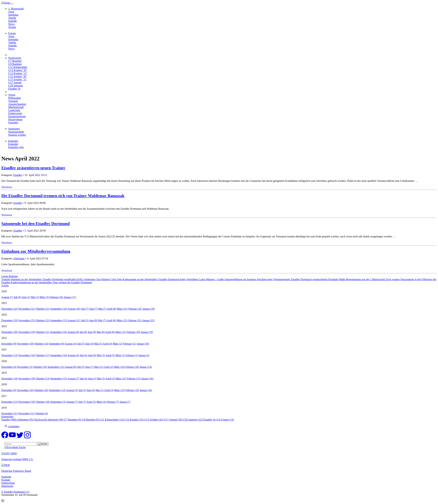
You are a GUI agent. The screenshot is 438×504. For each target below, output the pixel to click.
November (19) (26, 332)
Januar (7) (124, 401)
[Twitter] (20, 437)
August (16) (73, 308)
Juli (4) (83, 355)
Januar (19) (147, 332)
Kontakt (5, 479)
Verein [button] (11, 94)
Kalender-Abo (16, 147)
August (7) (7, 297)
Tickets (12, 27)
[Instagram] (27, 437)
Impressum (7, 486)
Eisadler (17, 175)
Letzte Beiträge (9, 276)
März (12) (120, 378)
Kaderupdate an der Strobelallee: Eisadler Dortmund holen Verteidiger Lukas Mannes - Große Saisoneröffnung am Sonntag (189, 279)
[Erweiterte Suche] (15, 447)
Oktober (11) (42, 332)
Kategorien (7, 416)
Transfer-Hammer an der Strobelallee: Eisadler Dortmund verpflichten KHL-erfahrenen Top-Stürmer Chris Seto (62, 279)
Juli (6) (17, 297)
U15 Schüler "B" (17, 76)
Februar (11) (129, 343)
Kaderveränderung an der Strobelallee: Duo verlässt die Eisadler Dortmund (51, 282)
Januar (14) (146, 366)
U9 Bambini (15, 64)
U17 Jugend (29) (173, 419)
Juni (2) (26, 297)
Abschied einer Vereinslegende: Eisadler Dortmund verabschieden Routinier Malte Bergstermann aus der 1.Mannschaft (320, 279)
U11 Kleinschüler (17, 67)
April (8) (111, 308)
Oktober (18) (43, 401)
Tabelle (12, 17)
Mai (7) (102, 308)
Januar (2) (143, 355)
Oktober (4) (41, 413)
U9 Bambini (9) (91, 419)
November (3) (24, 366)
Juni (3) (92, 378)
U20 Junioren (15, 85)
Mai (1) (35, 297)
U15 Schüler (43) (154, 419)
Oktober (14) (41, 343)
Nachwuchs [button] (14, 57)
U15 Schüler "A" (17, 79)
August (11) (73, 320)
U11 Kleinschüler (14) (112, 419)
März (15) (119, 390)
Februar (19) (133, 332)
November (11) (26, 413)
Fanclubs (13, 122)
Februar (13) (133, 378)
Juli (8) (83, 332)
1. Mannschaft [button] (16, 8)
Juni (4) (89, 343)
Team (11, 11)
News (11, 24)
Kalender (13, 144)
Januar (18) (149, 308)
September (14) (57, 390)
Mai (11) (98, 366)
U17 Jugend (14, 82)
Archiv (5, 285)
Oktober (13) (43, 378)
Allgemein (18, 258)
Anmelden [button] (13, 426)
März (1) (120, 355)
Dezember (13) (9, 355)
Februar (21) (135, 320)
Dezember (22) (9, 308)
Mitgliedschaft (16, 107)
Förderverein (15, 113)
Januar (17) (70, 297)
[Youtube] (12, 437)
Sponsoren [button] (14, 128)
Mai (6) (101, 332)
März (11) (120, 332)
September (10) (58, 355)
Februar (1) (132, 355)
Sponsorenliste (16, 131)
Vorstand (13, 101)
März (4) (101, 401)
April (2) (108, 366)
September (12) (56, 366)
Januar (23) (148, 320)
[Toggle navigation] (12, 3)
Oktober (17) (43, 355)
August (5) (72, 390)
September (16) (58, 308)
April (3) (110, 378)
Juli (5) (84, 320)
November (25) (26, 320)
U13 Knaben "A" (17, 73)
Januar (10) (143, 343)
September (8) (56, 343)
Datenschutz (8, 482)
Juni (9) (92, 332)
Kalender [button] (13, 141)
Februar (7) (113, 401)
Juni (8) (93, 320)
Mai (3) (101, 378)
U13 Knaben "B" (17, 70)
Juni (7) (93, 308)
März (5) (44, 297)
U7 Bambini (15, 61)
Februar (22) (135, 308)
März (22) (122, 320)
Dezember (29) (9, 332)
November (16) (26, 355)
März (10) (119, 366)
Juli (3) (82, 390)
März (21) (122, 308)
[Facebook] (5, 437)
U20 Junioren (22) (193, 419)
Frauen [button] (12, 33)
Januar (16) (147, 378)
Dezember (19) (9, 320)
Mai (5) (98, 343)
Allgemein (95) (25, 419)
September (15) (58, 320)
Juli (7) (85, 308)
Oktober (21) (43, 308)
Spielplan (13, 14)
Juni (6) (92, 355)
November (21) (26, 308)
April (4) (107, 343)
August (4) (70, 343)
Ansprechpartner (17, 104)
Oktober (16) (40, 366)
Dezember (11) (9, 413)
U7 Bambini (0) (73, 419)
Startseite (6, 476)
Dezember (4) (8, 366)
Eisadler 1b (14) (212, 419)
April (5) (110, 355)
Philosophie (14, 97)
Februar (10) (132, 390)
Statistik (12, 20)
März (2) (117, 343)
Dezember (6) (8, 390)
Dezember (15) (9, 401)
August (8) (73, 332)
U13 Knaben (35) (134, 419)
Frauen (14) (227, 419)
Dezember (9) (8, 343)
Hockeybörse (15, 119)
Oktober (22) (43, 320)
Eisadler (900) (9, 419)
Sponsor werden (17, 134)
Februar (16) (56, 297)
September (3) (58, 401)
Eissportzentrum (17, 116)
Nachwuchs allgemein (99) (49, 419)
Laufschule (14, 110)
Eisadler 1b (14, 88)
